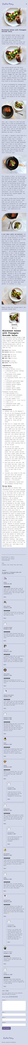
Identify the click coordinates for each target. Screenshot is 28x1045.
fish (8, 564)
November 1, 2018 (8, 607)
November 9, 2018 (12, 926)
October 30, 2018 (8, 583)
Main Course (19, 564)
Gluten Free (4, 558)
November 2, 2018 (8, 628)
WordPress (13, 1042)
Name (3, 1012)
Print (15, 328)
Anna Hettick (7, 853)
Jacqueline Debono (8, 627)
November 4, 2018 (12, 788)
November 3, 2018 (8, 675)
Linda (5, 877)
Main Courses (11, 558)
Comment (4, 1000)
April (5, 742)
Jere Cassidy (7, 673)
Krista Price (7, 808)
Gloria (5, 582)
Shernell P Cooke (8, 717)
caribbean (4, 564)
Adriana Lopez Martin (9, 695)
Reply (5, 596)
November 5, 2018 (8, 901)
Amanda (5, 765)
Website (4, 1022)
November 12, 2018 (8, 974)
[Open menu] (26, 4)
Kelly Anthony (7, 606)
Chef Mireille (7, 900)
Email (4, 1017)
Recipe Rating (5, 996)
